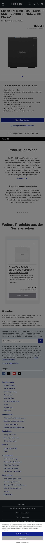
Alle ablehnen (22, 538)
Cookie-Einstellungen (22, 542)
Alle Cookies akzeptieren (23, 533)
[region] (22, 533)
